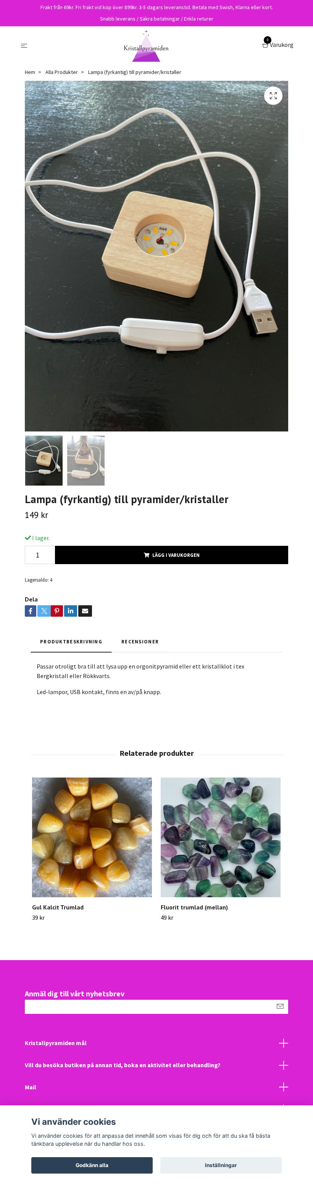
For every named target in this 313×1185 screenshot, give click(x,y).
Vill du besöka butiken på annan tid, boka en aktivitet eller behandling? (123, 1065)
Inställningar (221, 1165)
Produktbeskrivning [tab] (71, 641)
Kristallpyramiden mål (56, 1043)
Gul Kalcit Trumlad (58, 907)
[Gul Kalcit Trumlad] (92, 837)
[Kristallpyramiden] (146, 45)
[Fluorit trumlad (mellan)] (221, 837)
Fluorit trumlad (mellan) (194, 907)
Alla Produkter (61, 72)
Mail (30, 1087)
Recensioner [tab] (140, 641)
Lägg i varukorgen (176, 555)
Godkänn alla (92, 1165)
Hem (30, 72)
